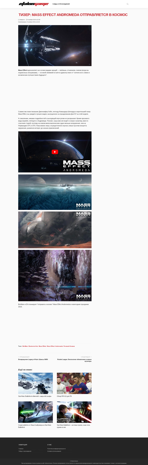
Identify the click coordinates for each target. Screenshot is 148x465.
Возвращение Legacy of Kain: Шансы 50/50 (33, 359)
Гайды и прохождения (61, 4)
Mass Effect (42, 346)
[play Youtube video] (55, 151)
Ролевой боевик (69, 346)
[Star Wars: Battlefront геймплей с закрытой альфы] (35, 383)
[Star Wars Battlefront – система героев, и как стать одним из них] (74, 412)
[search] (127, 4)
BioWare (25, 346)
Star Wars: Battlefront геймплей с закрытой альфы (34, 396)
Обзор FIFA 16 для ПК (64, 396)
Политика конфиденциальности (56, 448)
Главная (21, 448)
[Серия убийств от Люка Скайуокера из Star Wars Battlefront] (35, 412)
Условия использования (54, 451)
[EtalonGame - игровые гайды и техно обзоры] (34, 4)
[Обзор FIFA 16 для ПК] (74, 383)
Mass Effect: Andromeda (55, 346)
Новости (22, 19)
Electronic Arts (33, 346)
